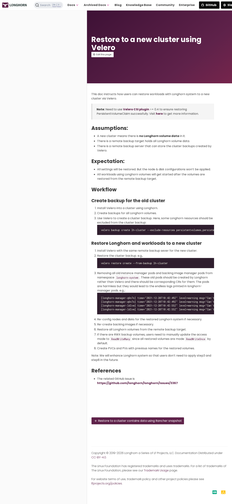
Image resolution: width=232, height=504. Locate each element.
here (159, 114)
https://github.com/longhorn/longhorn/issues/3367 (137, 383)
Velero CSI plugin (136, 109)
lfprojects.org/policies (106, 483)
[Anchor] (131, 128)
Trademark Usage (156, 470)
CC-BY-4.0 (98, 457)
